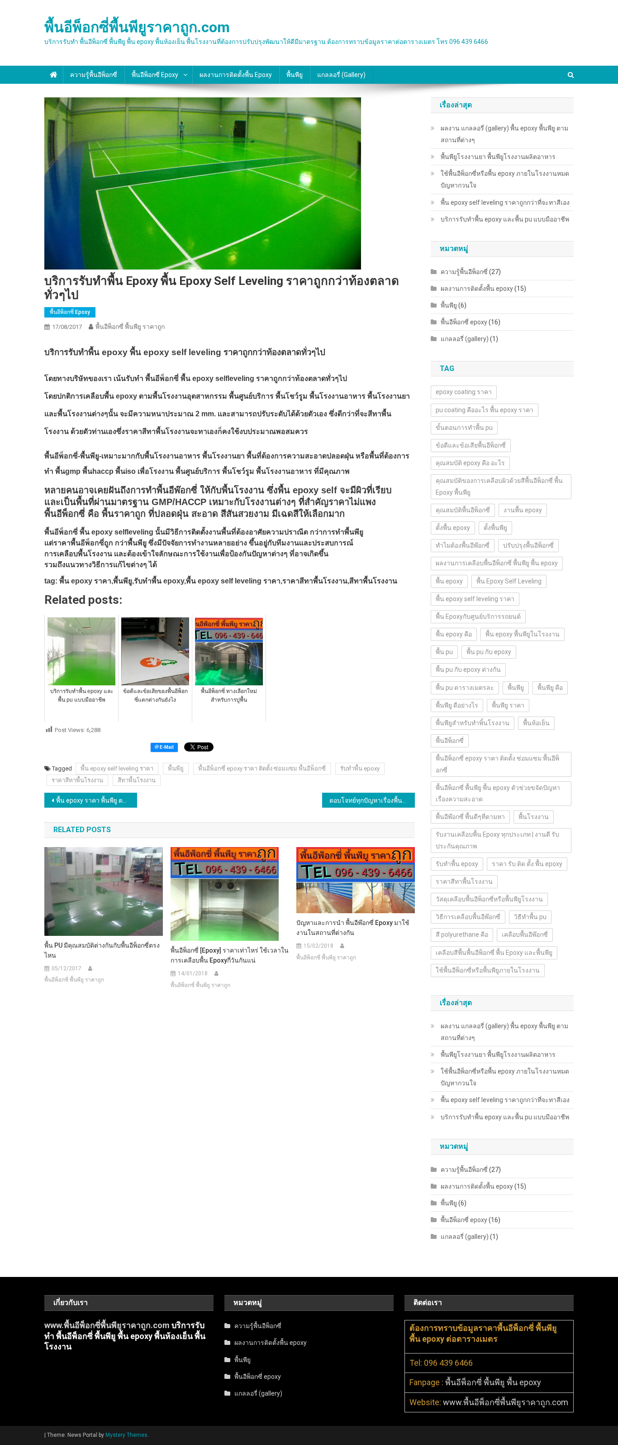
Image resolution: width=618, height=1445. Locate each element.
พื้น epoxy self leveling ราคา (117, 768)
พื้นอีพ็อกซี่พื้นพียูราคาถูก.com (137, 27)
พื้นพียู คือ (550, 687)
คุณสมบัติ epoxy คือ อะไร (470, 463)
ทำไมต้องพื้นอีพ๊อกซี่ (463, 545)
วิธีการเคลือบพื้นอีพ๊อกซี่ (468, 916)
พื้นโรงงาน (533, 816)
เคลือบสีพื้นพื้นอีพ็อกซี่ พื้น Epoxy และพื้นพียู (494, 952)
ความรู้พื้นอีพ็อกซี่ (93, 74)
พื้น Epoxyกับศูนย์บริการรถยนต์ (478, 616)
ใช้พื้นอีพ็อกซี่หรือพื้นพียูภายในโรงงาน (488, 970)
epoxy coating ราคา (464, 391)
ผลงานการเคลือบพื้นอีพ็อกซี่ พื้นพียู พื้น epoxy (497, 563)
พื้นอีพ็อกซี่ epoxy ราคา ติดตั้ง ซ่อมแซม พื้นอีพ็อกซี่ (262, 768)
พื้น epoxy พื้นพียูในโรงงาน (522, 634)
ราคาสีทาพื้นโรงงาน (77, 780)
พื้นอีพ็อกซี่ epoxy (155, 74)
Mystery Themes (126, 1435)
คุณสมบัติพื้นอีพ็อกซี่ (463, 510)
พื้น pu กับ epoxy (488, 651)
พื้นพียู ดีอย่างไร (457, 705)
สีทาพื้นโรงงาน (137, 780)
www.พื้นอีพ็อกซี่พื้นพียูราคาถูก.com (107, 1325)
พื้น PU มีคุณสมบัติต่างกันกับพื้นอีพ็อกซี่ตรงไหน (102, 950)
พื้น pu (444, 651)
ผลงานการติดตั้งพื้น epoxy (236, 74)
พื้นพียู (294, 74)
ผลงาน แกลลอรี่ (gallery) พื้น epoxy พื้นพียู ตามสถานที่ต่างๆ (504, 134)
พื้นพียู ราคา (508, 705)
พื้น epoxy (449, 581)
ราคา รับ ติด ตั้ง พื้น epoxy (527, 863)
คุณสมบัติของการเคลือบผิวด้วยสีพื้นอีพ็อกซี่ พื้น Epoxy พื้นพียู (499, 486)
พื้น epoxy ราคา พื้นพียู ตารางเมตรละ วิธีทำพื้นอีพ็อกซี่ (96, 800)
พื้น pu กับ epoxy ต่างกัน (468, 669)
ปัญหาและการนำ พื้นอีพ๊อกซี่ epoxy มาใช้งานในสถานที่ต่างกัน (352, 927)
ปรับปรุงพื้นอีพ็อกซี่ (528, 545)
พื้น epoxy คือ (454, 634)
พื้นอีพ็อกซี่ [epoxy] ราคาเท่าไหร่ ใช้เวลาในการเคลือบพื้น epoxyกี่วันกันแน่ (230, 955)
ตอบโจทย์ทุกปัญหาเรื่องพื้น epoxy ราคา (372, 800)
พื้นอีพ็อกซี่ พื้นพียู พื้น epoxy (493, 1382)
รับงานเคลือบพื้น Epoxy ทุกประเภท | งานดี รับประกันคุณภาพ (497, 840)
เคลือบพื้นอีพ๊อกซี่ (525, 934)
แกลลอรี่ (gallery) (341, 74)
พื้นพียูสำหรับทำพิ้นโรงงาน (472, 723)
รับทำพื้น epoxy (360, 768)
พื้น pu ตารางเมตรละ (465, 687)
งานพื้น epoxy (523, 510)
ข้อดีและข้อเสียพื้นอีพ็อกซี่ (471, 445)
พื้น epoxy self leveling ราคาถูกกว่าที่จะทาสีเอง (505, 202)
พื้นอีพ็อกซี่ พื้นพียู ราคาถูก (130, 326)
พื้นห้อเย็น (536, 723)
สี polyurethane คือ (462, 934)
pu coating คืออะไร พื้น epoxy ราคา (484, 410)
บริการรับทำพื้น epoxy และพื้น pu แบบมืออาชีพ (505, 219)
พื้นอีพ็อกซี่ (450, 740)
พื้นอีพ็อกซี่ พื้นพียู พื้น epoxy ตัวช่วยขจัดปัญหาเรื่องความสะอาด (498, 793)
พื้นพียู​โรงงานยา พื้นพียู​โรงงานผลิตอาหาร (498, 156)
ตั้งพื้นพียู (495, 527)
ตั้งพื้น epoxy (453, 527)
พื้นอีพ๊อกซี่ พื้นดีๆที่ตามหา (470, 816)
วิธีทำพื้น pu (530, 916)
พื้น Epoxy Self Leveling (509, 581)
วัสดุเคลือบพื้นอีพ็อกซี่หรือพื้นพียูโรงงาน (489, 899)
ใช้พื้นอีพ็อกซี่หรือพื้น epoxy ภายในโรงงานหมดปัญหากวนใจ (505, 179)
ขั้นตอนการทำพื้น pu (464, 427)
